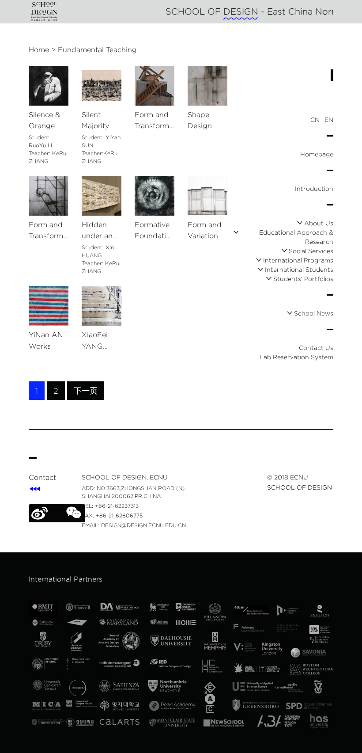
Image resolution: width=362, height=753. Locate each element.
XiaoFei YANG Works (95, 341)
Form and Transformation (48, 231)
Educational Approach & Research (296, 237)
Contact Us (316, 347)
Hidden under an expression (100, 231)
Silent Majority (95, 120)
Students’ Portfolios (303, 278)
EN (328, 119)
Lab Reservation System (296, 357)
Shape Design (200, 120)
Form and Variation (205, 230)
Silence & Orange (44, 120)
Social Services (311, 251)
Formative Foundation (152, 231)
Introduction (314, 188)
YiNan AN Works (46, 340)
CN (315, 119)
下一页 (86, 391)
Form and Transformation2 (154, 121)
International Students (299, 269)
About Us (318, 223)
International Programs (298, 260)
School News (313, 313)
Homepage (316, 154)
